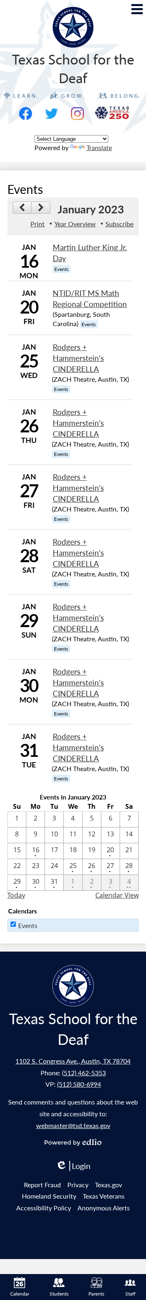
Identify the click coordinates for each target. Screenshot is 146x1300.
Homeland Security (49, 1196)
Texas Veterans (104, 1196)
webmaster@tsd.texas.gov (73, 1125)
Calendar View (117, 895)
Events (27, 925)
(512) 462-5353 (84, 1072)
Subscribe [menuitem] (119, 223)
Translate (99, 147)
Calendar (19, 1293)
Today (16, 895)
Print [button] (37, 223)
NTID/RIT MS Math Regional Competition (90, 298)
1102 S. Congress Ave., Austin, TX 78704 (73, 1061)
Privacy (77, 1184)
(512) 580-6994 (79, 1084)
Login (73, 1166)
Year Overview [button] (75, 223)
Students (59, 1293)
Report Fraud (42, 1184)
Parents (96, 1293)
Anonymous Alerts (103, 1207)
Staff (130, 1293)
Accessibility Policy (43, 1207)
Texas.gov (108, 1184)
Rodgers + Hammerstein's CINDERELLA (78, 358)
